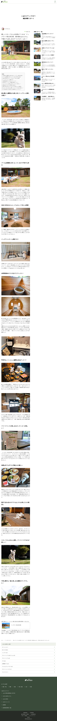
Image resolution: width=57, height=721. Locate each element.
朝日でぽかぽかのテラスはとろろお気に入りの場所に (12, 86)
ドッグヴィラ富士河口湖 (16, 625)
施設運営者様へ (25, 712)
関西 (10, 686)
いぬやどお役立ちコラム (7, 696)
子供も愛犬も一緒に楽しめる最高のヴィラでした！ (12, 89)
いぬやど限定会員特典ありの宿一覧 (9, 693)
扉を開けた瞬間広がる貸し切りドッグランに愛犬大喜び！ (13, 75)
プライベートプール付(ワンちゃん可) (8, 655)
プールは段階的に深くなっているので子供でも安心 (12, 76)
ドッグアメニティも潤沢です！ (8, 79)
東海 (15, 686)
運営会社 (28, 717)
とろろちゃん (7, 28)
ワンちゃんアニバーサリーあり (7, 666)
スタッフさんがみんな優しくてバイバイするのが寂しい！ (13, 87)
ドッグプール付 (4, 652)
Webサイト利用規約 (24, 715)
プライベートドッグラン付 (6, 669)
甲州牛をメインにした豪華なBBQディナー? (10, 82)
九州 (26, 686)
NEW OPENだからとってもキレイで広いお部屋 (11, 78)
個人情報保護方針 (33, 714)
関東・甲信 (28, 31)
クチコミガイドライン (32, 715)
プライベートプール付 (6, 658)
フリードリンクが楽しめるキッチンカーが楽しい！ (12, 83)
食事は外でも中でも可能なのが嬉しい (9, 85)
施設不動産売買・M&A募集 (25, 714)
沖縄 (31, 686)
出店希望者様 (32, 712)
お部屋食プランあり (5, 663)
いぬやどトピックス (6, 701)
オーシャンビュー (5, 647)
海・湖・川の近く (5, 649)
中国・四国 (21, 686)
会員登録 (4, 704)
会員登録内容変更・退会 (7, 707)
